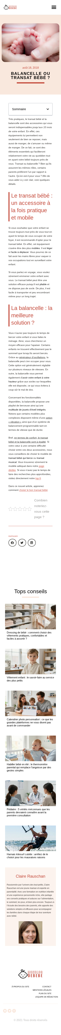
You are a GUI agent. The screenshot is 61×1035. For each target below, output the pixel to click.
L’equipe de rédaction (46, 997)
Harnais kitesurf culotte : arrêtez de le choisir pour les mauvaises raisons (27, 856)
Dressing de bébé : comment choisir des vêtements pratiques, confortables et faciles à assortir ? (29, 635)
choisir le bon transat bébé (33, 490)
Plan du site (45, 993)
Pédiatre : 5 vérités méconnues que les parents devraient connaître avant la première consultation (28, 812)
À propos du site (20, 987)
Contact (46, 987)
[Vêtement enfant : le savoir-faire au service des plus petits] (30, 661)
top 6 (38, 478)
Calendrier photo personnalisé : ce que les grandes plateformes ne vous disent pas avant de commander (30, 722)
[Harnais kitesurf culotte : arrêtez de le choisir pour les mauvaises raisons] (30, 838)
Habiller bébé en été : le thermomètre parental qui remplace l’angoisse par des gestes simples (29, 767)
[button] (54, 7)
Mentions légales (42, 990)
